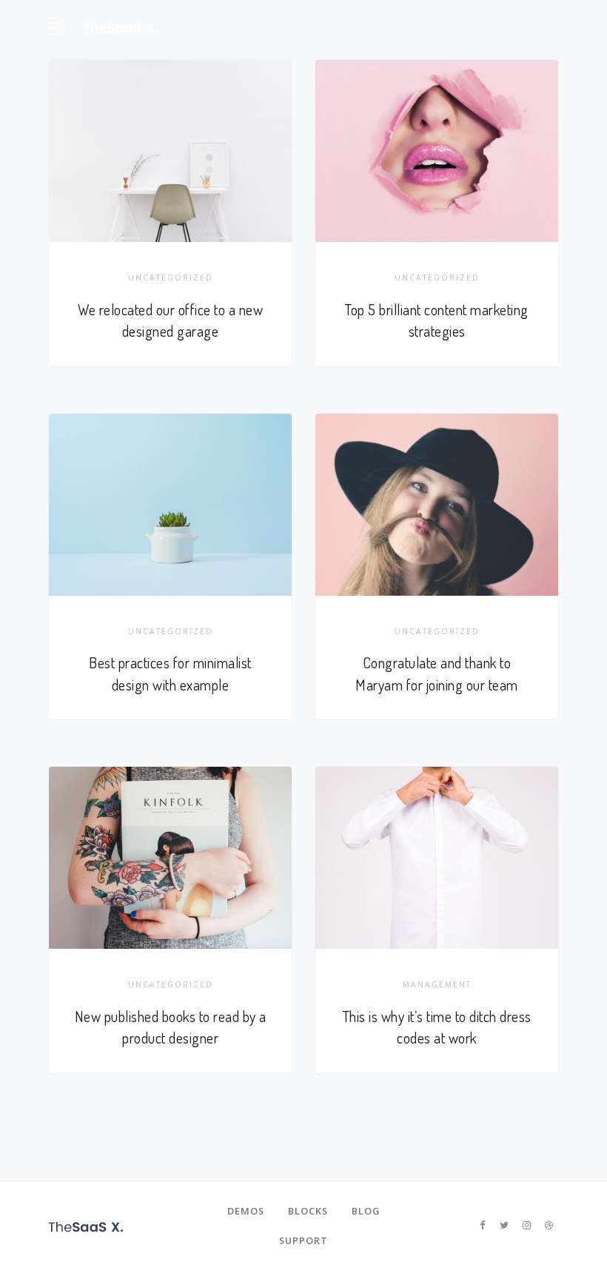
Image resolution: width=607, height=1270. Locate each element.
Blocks (308, 1210)
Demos (245, 1210)
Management (437, 984)
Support (303, 1240)
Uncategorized (170, 277)
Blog (366, 1210)
